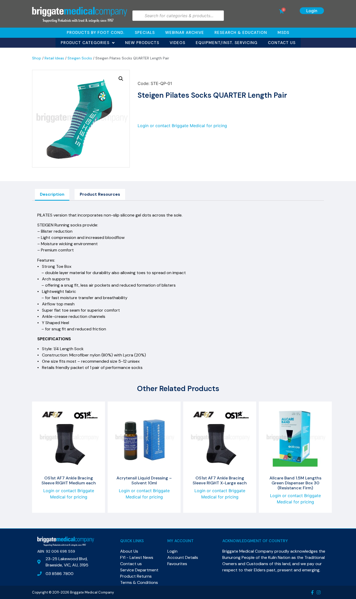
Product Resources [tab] (100, 194)
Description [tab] (52, 194)
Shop (36, 58)
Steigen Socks (79, 58)
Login (311, 10)
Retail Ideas (54, 58)
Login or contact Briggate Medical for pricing (182, 125)
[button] (121, 78)
